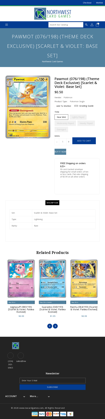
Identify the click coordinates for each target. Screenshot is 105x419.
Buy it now (60, 151)
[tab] (52, 202)
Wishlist (99, 2)
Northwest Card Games (52, 61)
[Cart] (97, 24)
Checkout (87, 2)
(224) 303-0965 (10, 364)
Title (57, 112)
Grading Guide (86, 105)
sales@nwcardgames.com (20, 361)
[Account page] (92, 24)
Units (57, 136)
